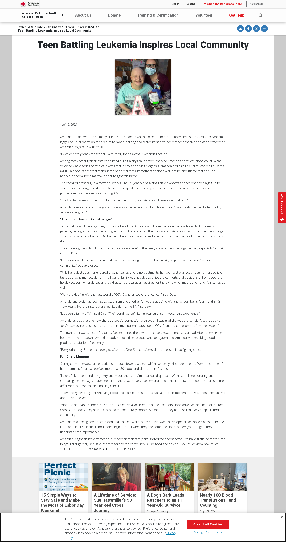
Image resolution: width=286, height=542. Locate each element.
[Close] (281, 517)
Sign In (175, 4)
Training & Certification (158, 15)
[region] (143, 527)
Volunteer (204, 15)
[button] (260, 15)
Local (31, 26)
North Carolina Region (49, 26)
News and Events (87, 26)
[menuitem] (41, 15)
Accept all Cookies (207, 524)
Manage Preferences (208, 532)
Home (21, 26)
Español (191, 4)
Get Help (236, 15)
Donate (114, 15)
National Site (256, 4)
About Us (83, 15)
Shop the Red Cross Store (224, 4)
